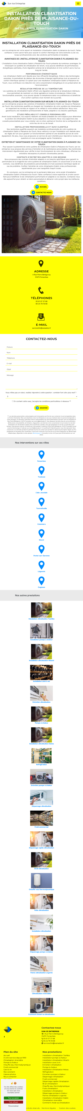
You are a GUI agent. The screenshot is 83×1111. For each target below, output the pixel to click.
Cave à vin (8, 1070)
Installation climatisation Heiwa (55, 1070)
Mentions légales (48, 1108)
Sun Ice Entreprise (16, 3)
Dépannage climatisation (53, 1077)
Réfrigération (48, 1072)
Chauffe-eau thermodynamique (17, 1065)
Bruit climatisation (50, 1084)
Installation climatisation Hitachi (56, 1060)
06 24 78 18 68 (41, 304)
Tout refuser (13, 1102)
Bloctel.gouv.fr (37, 433)
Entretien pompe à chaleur (54, 1074)
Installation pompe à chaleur (55, 1058)
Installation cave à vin (51, 1063)
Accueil (43, 187)
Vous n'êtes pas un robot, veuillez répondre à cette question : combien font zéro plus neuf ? (41, 393)
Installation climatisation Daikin (55, 1098)
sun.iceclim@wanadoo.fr (41, 328)
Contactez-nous (44, 192)
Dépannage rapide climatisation (56, 1081)
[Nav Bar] (78, 4)
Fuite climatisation (50, 1088)
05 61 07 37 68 (41, 301)
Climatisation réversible (13, 1060)
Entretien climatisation (52, 1065)
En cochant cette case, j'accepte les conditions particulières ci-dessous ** (42, 401)
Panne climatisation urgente (55, 1096)
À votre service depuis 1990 (15, 1058)
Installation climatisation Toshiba (56, 1055)
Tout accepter (13, 1098)
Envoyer (43, 408)
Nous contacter (10, 1077)
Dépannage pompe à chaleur (55, 1093)
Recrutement (9, 1072)
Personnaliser (13, 1106)
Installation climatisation (53, 1091)
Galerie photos (10, 1074)
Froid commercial (11, 1067)
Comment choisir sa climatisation (56, 1103)
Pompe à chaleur (11, 1063)
